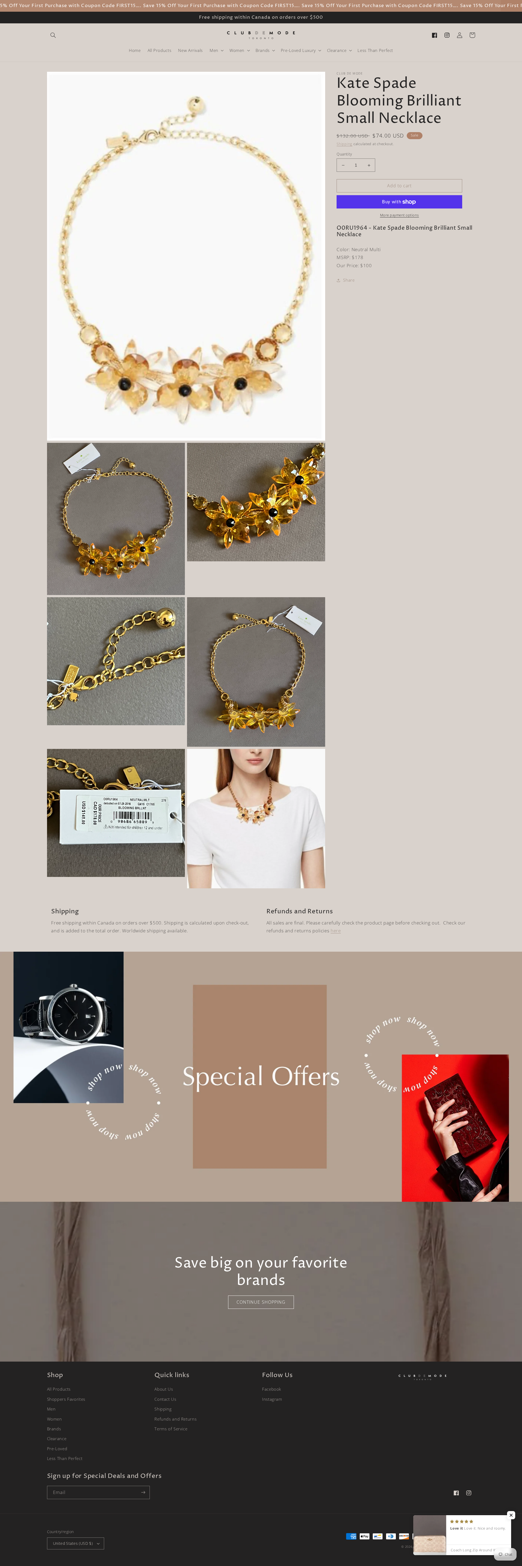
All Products (59, 1389)
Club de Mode (425, 1547)
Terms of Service (170, 1428)
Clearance (57, 1438)
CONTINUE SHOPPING (261, 1302)
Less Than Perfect (65, 1458)
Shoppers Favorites (66, 1399)
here (336, 930)
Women (54, 1419)
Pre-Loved (57, 1448)
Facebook (271, 1389)
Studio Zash (466, 1547)
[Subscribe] (143, 1492)
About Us (163, 1389)
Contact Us (165, 1399)
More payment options (399, 215)
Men (51, 1409)
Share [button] (349, 280)
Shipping (344, 144)
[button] (53, 35)
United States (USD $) (73, 1543)
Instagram (272, 1399)
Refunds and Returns (175, 1419)
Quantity (344, 154)
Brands (54, 1428)
